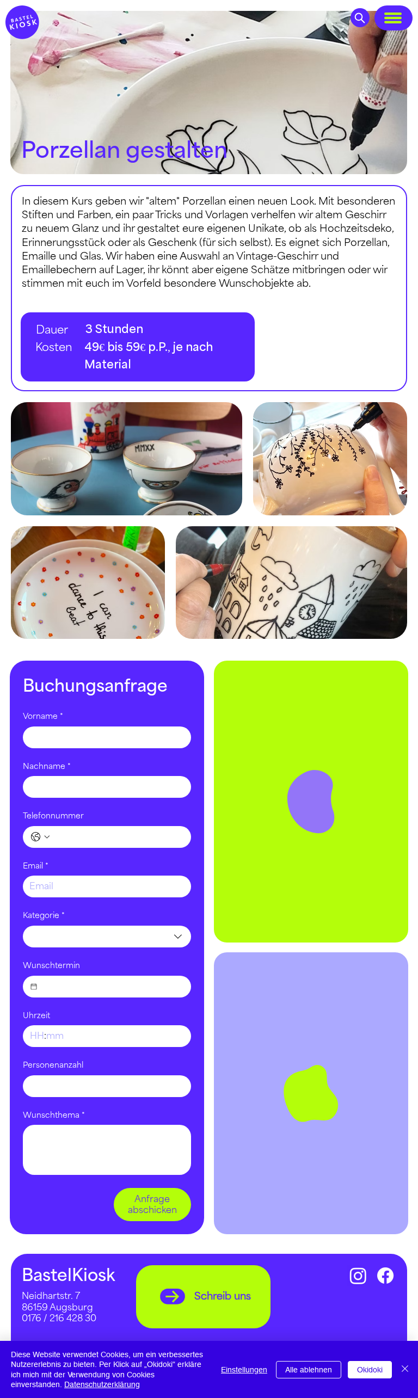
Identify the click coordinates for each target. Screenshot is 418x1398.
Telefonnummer (53, 816)
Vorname (43, 716)
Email (35, 866)
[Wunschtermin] (33, 986)
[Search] (360, 17)
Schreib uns (222, 1296)
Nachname (47, 766)
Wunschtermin (51, 965)
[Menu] (393, 17)
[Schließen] (404, 1369)
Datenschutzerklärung (102, 1384)
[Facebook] (385, 1275)
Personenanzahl (53, 1065)
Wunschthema (54, 1115)
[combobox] (107, 936)
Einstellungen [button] (244, 1369)
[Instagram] (358, 1275)
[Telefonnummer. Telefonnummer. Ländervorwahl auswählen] (40, 836)
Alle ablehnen (308, 1369)
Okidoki (370, 1369)
